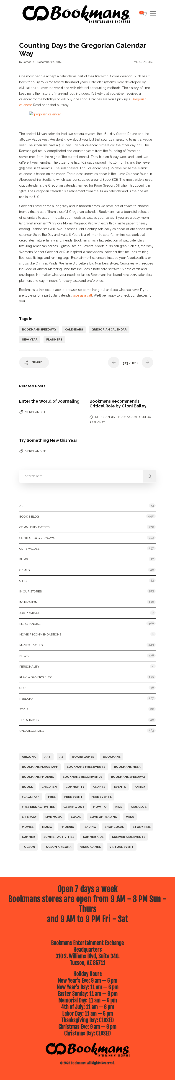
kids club (139, 806)
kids (118, 806)
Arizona (29, 756)
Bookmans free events (86, 766)
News (23, 656)
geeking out (74, 806)
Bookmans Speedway (39, 329)
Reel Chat (97, 422)
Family (140, 786)
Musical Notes (31, 645)
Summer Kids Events (128, 837)
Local (76, 816)
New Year (30, 339)
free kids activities (38, 806)
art (47, 756)
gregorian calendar (109, 329)
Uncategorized (31, 730)
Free (52, 796)
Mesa (130, 816)
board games (83, 756)
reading (89, 826)
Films (23, 559)
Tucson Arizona (58, 847)
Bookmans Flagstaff (40, 766)
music (47, 826)
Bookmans (112, 756)
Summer (28, 837)
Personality (29, 666)
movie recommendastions (40, 634)
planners (54, 339)
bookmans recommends (82, 776)
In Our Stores (30, 591)
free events (101, 796)
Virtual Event (121, 847)
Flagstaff (30, 796)
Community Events (34, 527)
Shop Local (114, 826)
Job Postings (29, 613)
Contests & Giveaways (37, 538)
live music (53, 816)
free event (73, 796)
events (120, 786)
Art (22, 506)
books (27, 786)
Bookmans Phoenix (38, 776)
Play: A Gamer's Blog (134, 417)
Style (23, 709)
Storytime (142, 826)
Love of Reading (103, 816)
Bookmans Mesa (127, 766)
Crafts (99, 786)
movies (27, 826)
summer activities (59, 837)
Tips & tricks (29, 720)
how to (100, 806)
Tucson (28, 847)
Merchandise (143, 62)
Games (24, 570)
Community (75, 786)
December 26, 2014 (49, 62)
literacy (29, 816)
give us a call (82, 295)
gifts (23, 580)
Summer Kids (93, 837)
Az (61, 756)
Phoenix (67, 826)
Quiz (22, 688)
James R (28, 62)
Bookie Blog (29, 516)
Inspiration (28, 602)
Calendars (74, 329)
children (49, 786)
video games (90, 847)
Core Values (29, 548)
